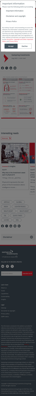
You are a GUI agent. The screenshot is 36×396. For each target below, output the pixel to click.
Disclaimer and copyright (15, 16)
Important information (14, 11)
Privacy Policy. (13, 41)
